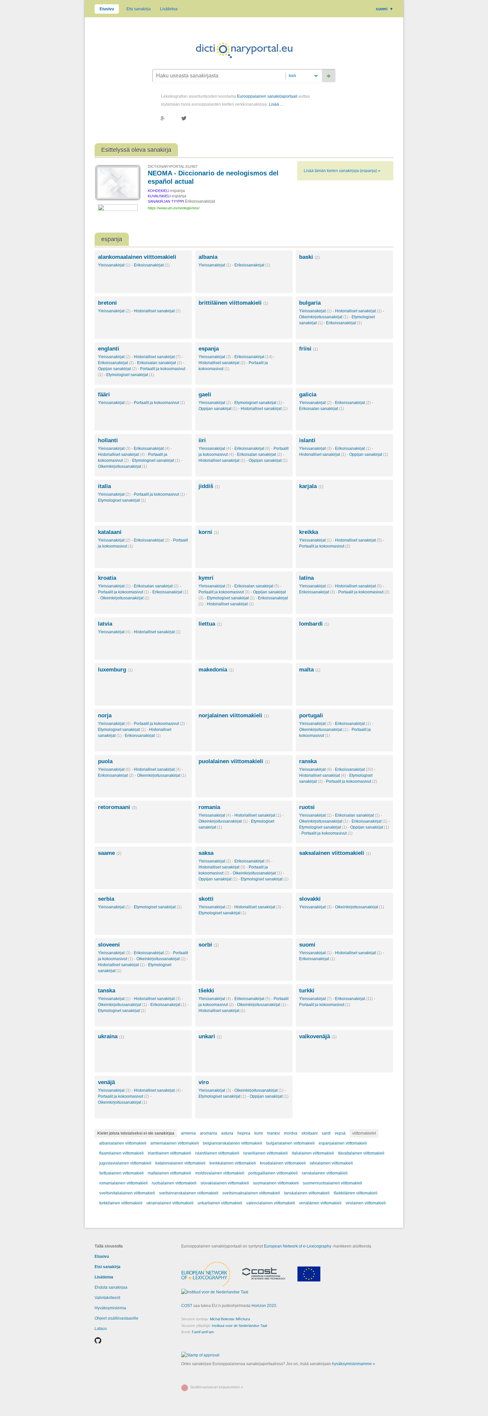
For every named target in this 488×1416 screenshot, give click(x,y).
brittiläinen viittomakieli (233, 303)
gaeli (205, 394)
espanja (209, 349)
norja (105, 715)
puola (105, 761)
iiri (202, 440)
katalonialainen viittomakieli (180, 1163)
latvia (105, 624)
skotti (206, 899)
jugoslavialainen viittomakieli (125, 1163)
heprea (243, 1133)
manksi (273, 1133)
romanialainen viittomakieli (123, 1183)
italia (104, 486)
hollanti (108, 440)
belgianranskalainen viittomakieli (232, 1143)
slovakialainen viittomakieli (225, 1183)
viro (204, 1082)
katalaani (110, 532)
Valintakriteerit (107, 1297)
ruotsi (307, 807)
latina (306, 578)
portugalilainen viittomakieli (273, 1173)
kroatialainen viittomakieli (283, 1163)
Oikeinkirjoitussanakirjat (323, 317)
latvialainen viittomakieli (331, 1163)
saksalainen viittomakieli (335, 853)
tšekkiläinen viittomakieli (355, 1193)
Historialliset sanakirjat (157, 311)
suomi (384, 9)
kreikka (308, 532)
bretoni (107, 303)
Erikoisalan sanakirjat (159, 362)
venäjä (106, 1082)
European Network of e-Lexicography (297, 1246)
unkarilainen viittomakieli (220, 1203)
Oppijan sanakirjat (117, 368)
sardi (326, 1133)
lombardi (314, 624)
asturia (227, 1133)
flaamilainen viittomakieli (121, 1153)
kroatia (107, 578)
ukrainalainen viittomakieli (170, 1203)
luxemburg (115, 669)
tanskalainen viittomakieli (307, 1193)
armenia (188, 1133)
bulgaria (310, 303)
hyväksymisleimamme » (353, 1364)
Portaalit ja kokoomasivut (159, 402)
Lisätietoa (169, 9)
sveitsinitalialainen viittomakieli (127, 1193)
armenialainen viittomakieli (174, 1143)
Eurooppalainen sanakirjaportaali (267, 96)
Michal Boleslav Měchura (230, 1319)
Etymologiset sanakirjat (130, 374)
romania (209, 807)
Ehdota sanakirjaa (111, 1287)
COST (186, 1305)
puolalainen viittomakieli (234, 761)
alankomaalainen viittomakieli (137, 257)
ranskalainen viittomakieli (325, 1173)
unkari (210, 1036)
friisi (308, 349)
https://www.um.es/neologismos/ (174, 208)
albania (208, 257)
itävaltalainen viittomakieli (361, 1153)
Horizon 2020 (264, 1305)
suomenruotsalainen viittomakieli (332, 1183)
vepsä (340, 1133)
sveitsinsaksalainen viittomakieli (251, 1193)
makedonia (216, 669)
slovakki (310, 899)
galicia (307, 394)
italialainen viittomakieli (313, 1153)
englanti (108, 349)
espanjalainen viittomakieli (343, 1143)
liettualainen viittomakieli (121, 1173)
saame (110, 853)
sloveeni (109, 945)
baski (309, 257)
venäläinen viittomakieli (320, 1203)
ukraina (111, 1036)
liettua (210, 624)
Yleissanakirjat (114, 265)
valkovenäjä (318, 1036)
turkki (306, 990)
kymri (206, 578)
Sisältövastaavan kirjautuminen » (216, 1387)
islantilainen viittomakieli (217, 1153)
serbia (106, 899)
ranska (308, 761)
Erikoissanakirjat (152, 265)
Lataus (101, 1328)
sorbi (209, 945)
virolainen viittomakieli (366, 1203)
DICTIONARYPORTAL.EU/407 (173, 166)
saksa (206, 853)
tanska (106, 990)
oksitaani (309, 1133)
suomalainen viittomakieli (276, 1183)
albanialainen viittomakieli (122, 1143)
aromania (208, 1133)
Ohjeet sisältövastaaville (116, 1318)
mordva (290, 1133)
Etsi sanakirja (138, 9)
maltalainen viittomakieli (169, 1173)
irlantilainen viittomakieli (169, 1153)
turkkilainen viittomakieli (120, 1203)
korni (209, 532)
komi (258, 1133)
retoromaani (117, 807)
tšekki (206, 990)
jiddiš (209, 486)
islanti (307, 440)
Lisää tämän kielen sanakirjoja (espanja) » (342, 170)
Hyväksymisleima (110, 1308)
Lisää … (276, 104)
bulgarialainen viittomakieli (290, 1143)
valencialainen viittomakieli (270, 1203)
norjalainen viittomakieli (234, 715)
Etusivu (107, 9)
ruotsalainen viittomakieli (174, 1183)
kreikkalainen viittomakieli (232, 1163)
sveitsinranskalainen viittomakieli (188, 1193)
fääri (104, 394)
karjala (311, 486)
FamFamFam (203, 1332)
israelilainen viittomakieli (265, 1153)
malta (309, 669)
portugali (311, 715)
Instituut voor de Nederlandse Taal (239, 1326)
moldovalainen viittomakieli (219, 1173)
